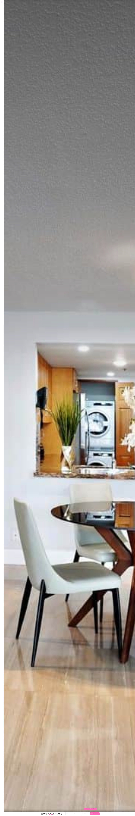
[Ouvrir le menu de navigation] (2, 2)
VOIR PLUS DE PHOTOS (91, 808)
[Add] (88, 813)
